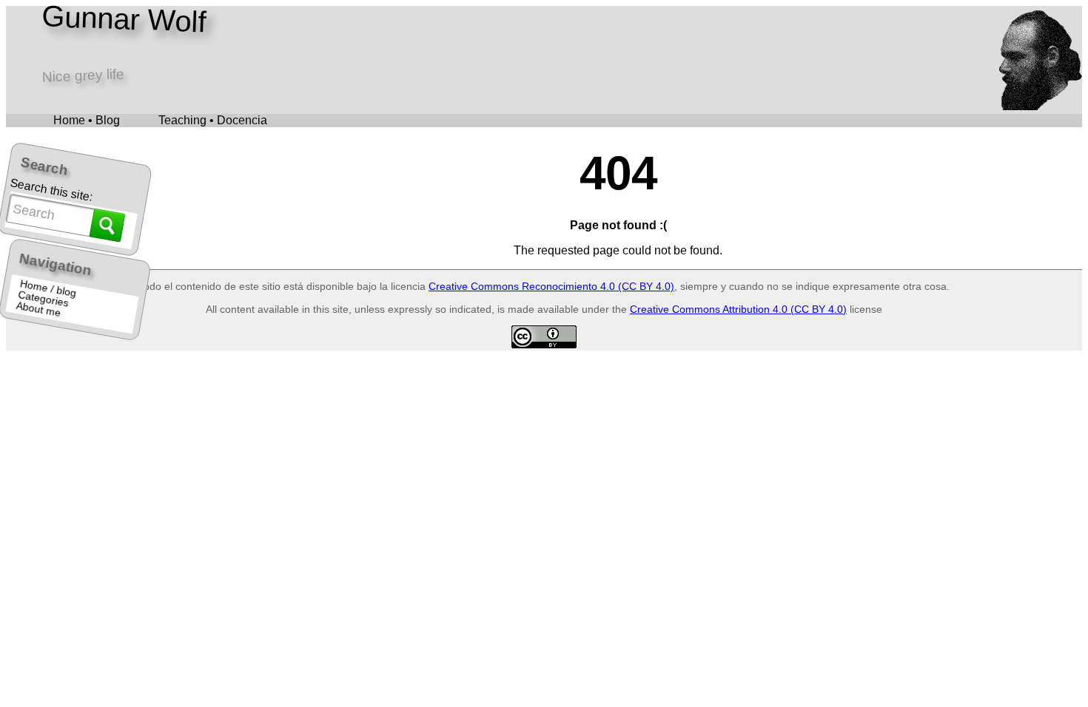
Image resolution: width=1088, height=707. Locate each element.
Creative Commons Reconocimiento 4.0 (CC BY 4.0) (551, 286)
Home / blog (48, 288)
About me (39, 309)
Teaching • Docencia (212, 120)
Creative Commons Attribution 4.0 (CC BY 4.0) (738, 309)
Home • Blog (86, 120)
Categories (44, 299)
